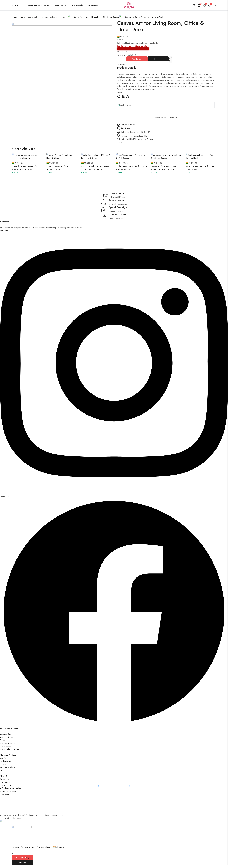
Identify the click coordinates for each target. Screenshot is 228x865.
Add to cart (137, 59)
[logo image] (128, 5)
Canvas (22, 17)
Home (14, 17)
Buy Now (158, 59)
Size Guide (125, 127)
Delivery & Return (128, 124)
